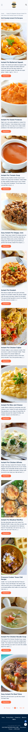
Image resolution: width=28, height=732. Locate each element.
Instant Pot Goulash (8, 290)
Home (2, 13)
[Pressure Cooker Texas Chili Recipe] (14, 538)
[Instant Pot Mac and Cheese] (14, 366)
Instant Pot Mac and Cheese (11, 405)
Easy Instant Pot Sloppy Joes (12, 233)
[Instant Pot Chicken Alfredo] (14, 423)
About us (24, 717)
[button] (2, 4)
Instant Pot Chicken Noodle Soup (13, 637)
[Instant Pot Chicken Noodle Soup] (14, 598)
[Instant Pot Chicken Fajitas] (14, 309)
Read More (6, 76)
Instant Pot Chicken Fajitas (11, 347)
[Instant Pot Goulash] (14, 251)
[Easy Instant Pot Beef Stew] (14, 655)
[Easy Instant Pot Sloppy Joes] (14, 194)
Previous (8, 708)
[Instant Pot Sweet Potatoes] (14, 81)
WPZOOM (17, 729)
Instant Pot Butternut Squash (12, 62)
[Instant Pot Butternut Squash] (14, 23)
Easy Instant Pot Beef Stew (11, 694)
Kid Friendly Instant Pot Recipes (15, 15)
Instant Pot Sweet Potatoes (11, 120)
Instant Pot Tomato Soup (10, 175)
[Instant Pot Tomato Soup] (14, 136)
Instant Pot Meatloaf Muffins (12, 520)
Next (21, 708)
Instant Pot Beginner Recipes (13, 13)
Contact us (17, 717)
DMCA (14, 719)
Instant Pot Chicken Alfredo (11, 462)
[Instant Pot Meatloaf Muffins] (14, 481)
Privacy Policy (9, 717)
